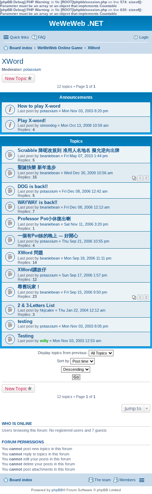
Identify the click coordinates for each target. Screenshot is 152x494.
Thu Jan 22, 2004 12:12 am (81, 310)
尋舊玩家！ (29, 286)
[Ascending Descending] (76, 369)
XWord (12, 61)
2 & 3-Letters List (36, 305)
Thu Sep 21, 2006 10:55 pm (85, 241)
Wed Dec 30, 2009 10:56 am (88, 173)
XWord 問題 (30, 252)
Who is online (17, 423)
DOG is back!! (33, 186)
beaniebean (50, 156)
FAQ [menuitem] (42, 37)
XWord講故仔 (32, 269)
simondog (48, 125)
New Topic (16, 78)
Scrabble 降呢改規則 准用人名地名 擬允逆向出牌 (68, 150)
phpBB (57, 490)
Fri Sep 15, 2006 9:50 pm (85, 292)
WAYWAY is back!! (37, 202)
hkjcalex (47, 310)
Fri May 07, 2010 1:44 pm (86, 156)
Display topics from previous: (63, 353)
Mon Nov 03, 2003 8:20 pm (85, 111)
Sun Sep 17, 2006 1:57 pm (84, 275)
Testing (26, 336)
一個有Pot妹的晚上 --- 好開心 (48, 235)
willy (44, 341)
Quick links (19, 37)
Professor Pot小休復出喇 (44, 218)
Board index (21, 480)
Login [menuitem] (143, 37)
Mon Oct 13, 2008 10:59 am (85, 125)
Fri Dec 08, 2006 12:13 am (87, 207)
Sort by (63, 361)
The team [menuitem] (102, 480)
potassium (32, 69)
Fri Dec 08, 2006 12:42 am (84, 191)
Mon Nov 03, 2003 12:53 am (77, 341)
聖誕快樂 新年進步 (37, 167)
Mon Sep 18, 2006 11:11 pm (87, 258)
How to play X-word (39, 106)
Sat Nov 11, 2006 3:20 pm (86, 224)
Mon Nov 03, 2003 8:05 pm (85, 326)
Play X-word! (32, 120)
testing (25, 321)
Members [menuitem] (127, 480)
